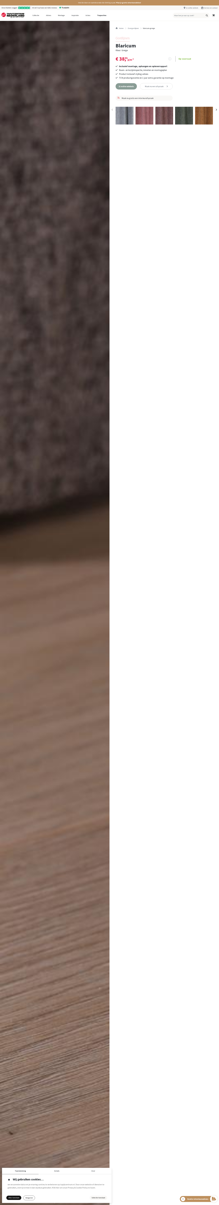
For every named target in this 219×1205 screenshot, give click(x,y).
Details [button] (56, 1171)
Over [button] (93, 1171)
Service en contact (210, 8)
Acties (88, 15)
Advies (48, 15)
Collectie (35, 15)
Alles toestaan (13, 1198)
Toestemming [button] (20, 1171)
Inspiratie (75, 15)
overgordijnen (133, 28)
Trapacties (101, 15)
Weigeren (29, 1198)
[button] (109, 2)
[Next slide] (216, 110)
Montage (61, 15)
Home (121, 28)
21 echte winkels (192, 8)
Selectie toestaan (98, 1198)
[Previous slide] (112, 110)
